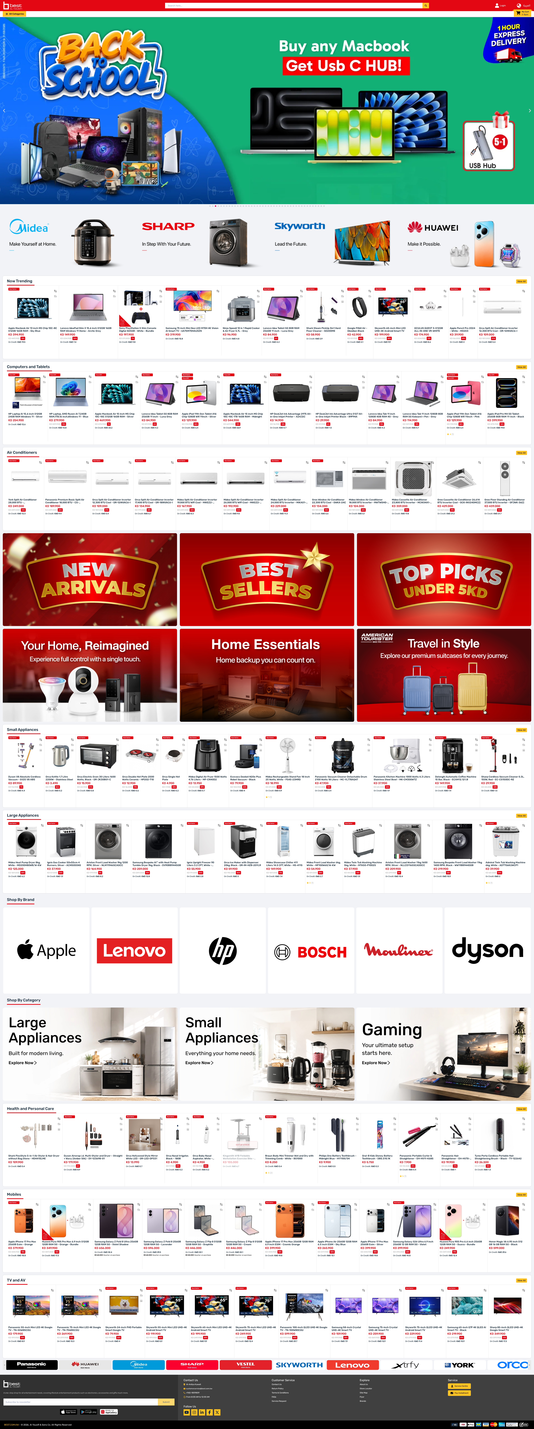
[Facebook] (209, 1412)
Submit (166, 1402)
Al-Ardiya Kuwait (193, 1384)
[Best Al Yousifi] (12, 5)
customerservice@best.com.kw (199, 1389)
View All (521, 281)
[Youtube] (186, 1412)
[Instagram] (194, 1412)
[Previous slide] (4, 110)
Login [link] (503, 5)
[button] (14, 14)
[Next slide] (530, 110)
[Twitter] (217, 1412)
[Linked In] (202, 1412)
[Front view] (68, 242)
